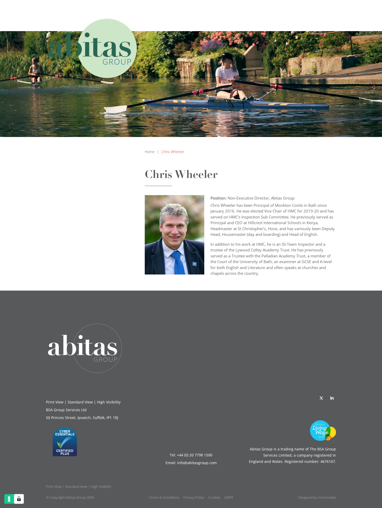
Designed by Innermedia (317, 497)
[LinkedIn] (332, 398)
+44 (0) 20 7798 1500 (194, 454)
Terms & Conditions (164, 497)
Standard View (80, 402)
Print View (54, 402)
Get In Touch (324, 50)
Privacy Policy (193, 497)
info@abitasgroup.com (197, 462)
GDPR (228, 497)
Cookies (214, 497)
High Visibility (109, 402)
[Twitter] (321, 398)
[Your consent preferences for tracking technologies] (19, 499)
